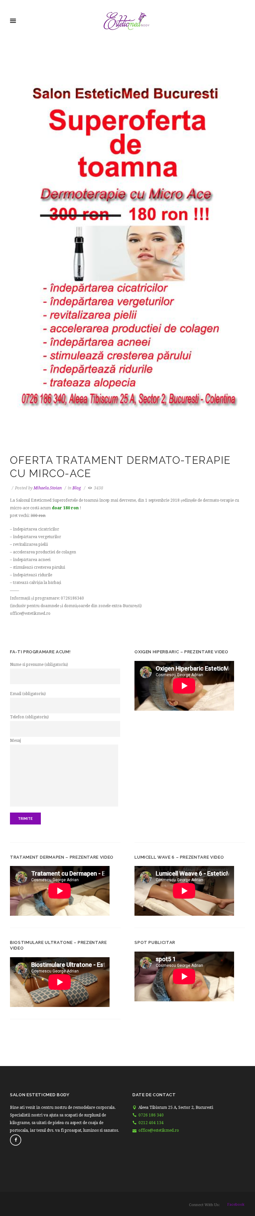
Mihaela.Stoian (48, 488)
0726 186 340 (151, 1115)
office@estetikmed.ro (158, 1130)
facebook (235, 1204)
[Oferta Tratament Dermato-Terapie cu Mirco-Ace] (127, 258)
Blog (76, 488)
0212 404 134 (151, 1122)
